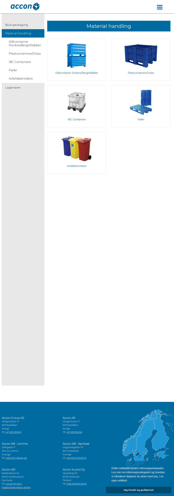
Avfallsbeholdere (21, 78)
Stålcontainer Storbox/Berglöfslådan (25, 43)
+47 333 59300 (13, 432)
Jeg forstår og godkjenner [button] (139, 490)
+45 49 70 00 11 (13, 483)
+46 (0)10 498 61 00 (16, 458)
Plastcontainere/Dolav (25, 53)
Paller (13, 70)
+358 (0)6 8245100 (76, 483)
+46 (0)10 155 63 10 (76, 458)
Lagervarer (13, 87)
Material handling (18, 33)
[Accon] (25, 6)
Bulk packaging (16, 25)
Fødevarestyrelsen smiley (16, 487)
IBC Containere (20, 62)
